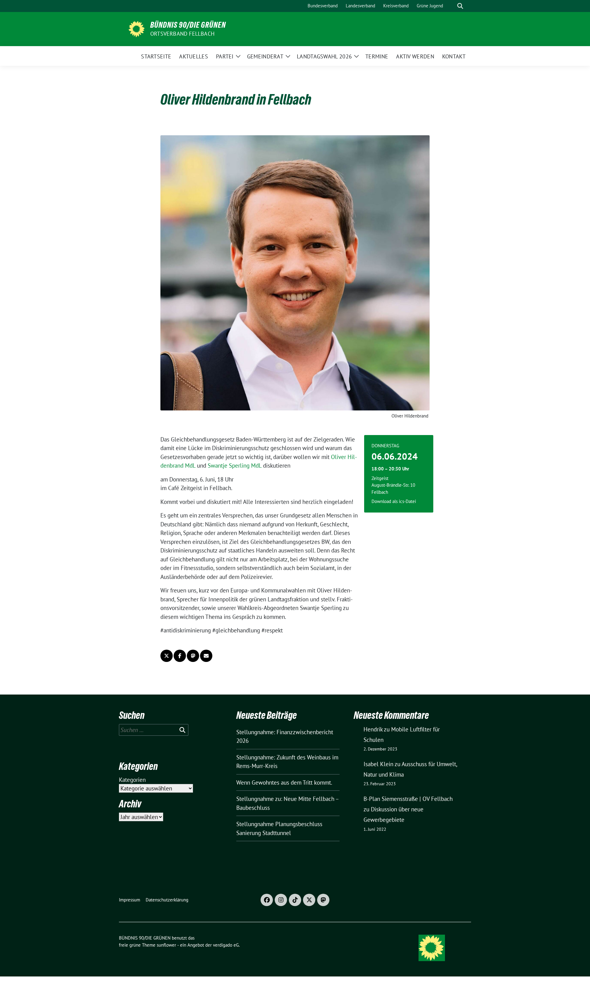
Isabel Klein (378, 764)
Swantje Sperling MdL (235, 465)
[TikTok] (295, 900)
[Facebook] (267, 900)
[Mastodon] (323, 900)
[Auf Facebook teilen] (180, 656)
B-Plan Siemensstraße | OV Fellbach (408, 798)
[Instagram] (281, 900)
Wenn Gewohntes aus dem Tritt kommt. (284, 782)
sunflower (166, 945)
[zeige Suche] (460, 6)
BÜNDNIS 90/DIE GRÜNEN (188, 25)
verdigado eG (226, 945)
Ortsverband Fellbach (182, 33)
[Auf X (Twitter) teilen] (166, 656)
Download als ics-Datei (394, 501)
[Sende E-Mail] (206, 656)
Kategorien (132, 779)
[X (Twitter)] (309, 900)
